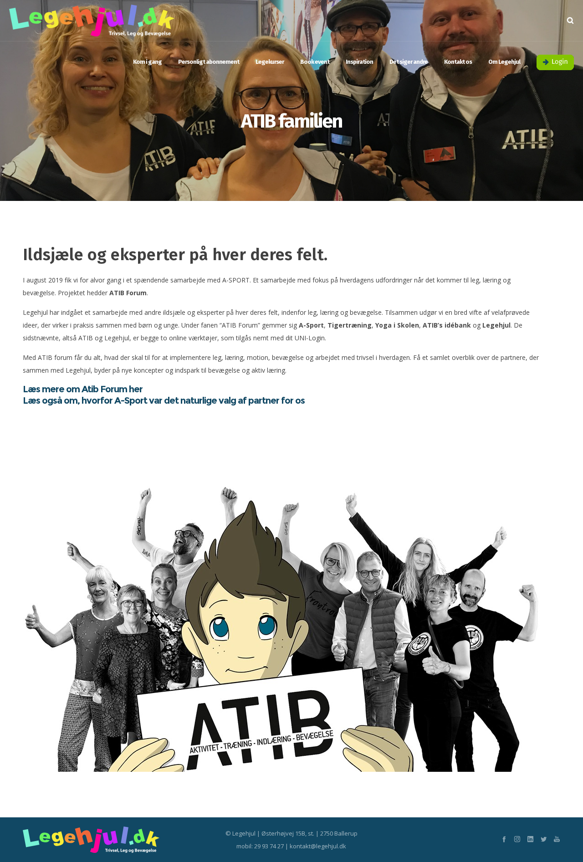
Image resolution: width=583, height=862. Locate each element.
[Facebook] (504, 839)
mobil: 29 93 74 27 (260, 846)
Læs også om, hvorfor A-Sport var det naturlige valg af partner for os (164, 400)
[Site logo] (91, 20)
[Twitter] (543, 839)
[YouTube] (556, 839)
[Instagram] (517, 839)
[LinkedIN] (530, 839)
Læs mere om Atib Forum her (83, 389)
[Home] (109, 839)
